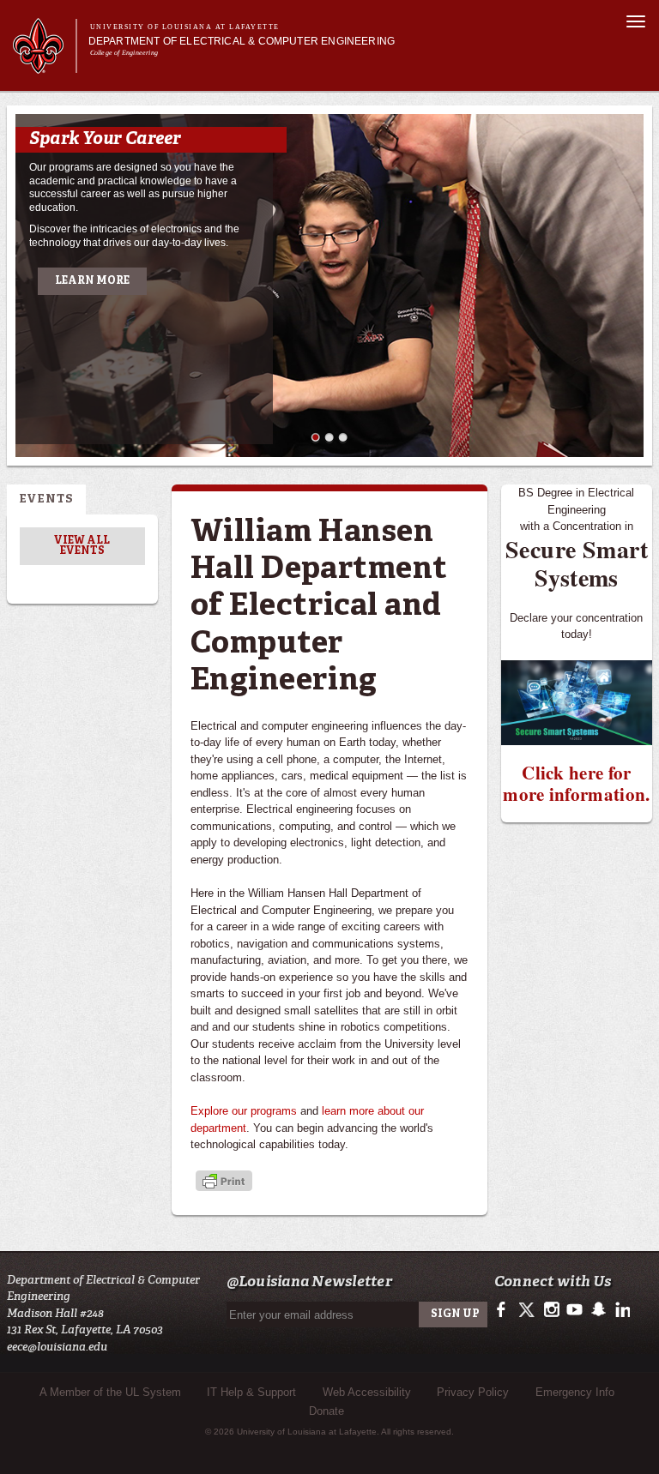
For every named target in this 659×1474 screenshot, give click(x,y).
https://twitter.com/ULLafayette (528, 1310)
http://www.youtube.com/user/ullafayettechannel (574, 1310)
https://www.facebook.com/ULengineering (505, 1310)
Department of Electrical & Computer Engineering (241, 41)
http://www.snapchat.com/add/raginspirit (598, 1310)
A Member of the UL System (110, 1392)
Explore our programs (243, 1110)
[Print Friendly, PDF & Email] (224, 1182)
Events (46, 499)
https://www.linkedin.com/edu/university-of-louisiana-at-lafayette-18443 (621, 1310)
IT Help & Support (251, 1392)
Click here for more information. (576, 783)
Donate (326, 1411)
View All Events (82, 546)
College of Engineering (124, 53)
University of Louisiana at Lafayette (185, 27)
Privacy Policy (473, 1392)
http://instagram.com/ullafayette (551, 1310)
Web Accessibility (367, 1392)
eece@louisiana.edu (57, 1346)
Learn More (92, 281)
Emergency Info (574, 1392)
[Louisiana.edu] (44, 65)
